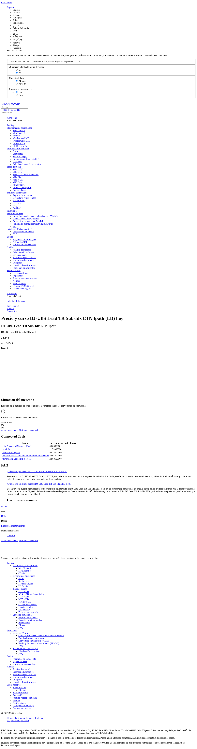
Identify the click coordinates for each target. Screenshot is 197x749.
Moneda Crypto (20, 156)
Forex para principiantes (24, 268)
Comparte (17, 262)
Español (10, 7)
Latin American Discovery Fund (16, 446)
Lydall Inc (6, 449)
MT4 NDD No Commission (26, 174)
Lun (20, 92)
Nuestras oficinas (20, 273)
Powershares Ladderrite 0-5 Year (16, 459)
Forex (15, 151)
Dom (21, 95)
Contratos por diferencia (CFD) (27, 159)
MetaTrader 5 (19, 133)
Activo (4, 506)
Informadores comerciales (24, 244)
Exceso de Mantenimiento (13, 526)
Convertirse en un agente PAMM (28, 221)
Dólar (3, 516)
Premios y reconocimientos (25, 278)
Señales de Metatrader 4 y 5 (19, 229)
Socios (10, 237)
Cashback (17, 208)
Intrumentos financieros (23, 260)
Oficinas (22, 690)
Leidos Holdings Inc (11, 452)
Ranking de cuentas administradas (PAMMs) (33, 224)
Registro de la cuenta (22, 195)
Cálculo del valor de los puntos (27, 164)
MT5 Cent (17, 182)
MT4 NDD (18, 169)
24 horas (22, 81)
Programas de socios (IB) (24, 239)
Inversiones (12, 211)
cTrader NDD (19, 185)
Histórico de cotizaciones (24, 265)
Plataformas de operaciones (19, 128)
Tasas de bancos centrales (24, 257)
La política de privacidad (18, 720)
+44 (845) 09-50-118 (10, 104)
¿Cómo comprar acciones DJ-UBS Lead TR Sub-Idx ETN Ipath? (37, 471)
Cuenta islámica (20, 190)
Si (19, 70)
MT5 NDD (18, 179)
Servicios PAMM (15, 213)
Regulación (18, 275)
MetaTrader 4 (19, 130)
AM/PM (22, 84)
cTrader (16, 135)
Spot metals (18, 154)
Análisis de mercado (22, 250)
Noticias (16, 281)
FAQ (15, 205)
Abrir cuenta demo (9, 430)
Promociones (19, 200)
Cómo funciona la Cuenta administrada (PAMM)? (35, 216)
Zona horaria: (15, 61)
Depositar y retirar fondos (24, 198)
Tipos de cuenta (14, 167)
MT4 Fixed (18, 177)
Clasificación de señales (23, 231)
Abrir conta (12, 118)
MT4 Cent (17, 172)
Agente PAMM (20, 242)
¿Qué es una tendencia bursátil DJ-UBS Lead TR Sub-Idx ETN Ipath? (39, 484)
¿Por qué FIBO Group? (23, 286)
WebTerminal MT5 (21, 141)
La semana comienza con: (21, 89)
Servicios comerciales (17, 192)
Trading (10, 125)
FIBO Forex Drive (21, 146)
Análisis (10, 247)
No (20, 72)
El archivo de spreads (28, 612)
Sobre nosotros (13, 270)
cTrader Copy (19, 143)
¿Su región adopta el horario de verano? (27, 67)
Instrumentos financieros (18, 148)
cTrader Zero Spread (22, 187)
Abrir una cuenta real (28, 430)
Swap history (24, 609)
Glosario (11, 535)
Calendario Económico (23, 252)
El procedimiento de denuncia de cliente (25, 718)
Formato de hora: (17, 78)
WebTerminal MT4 (21, 138)
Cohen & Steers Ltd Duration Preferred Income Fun (25, 455)
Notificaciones (19, 283)
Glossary (17, 203)
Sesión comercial (20, 255)
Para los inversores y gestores (26, 218)
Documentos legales (22, 288)
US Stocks (17, 161)
